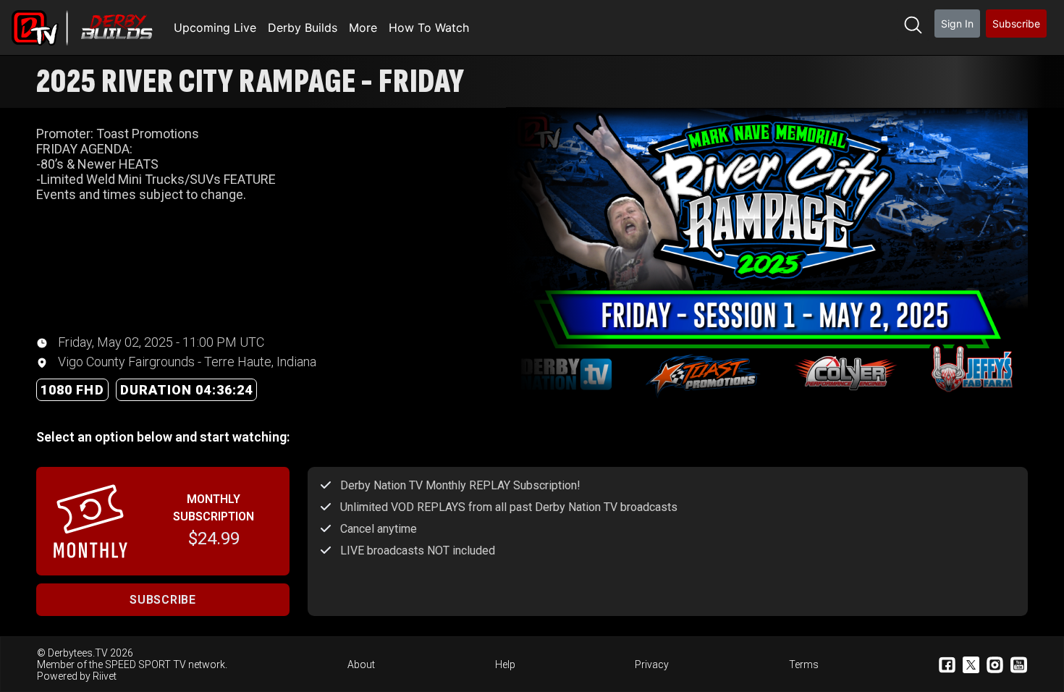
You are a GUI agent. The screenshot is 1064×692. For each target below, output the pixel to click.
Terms (804, 664)
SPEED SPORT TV (145, 664)
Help (505, 664)
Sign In (957, 23)
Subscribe (1016, 23)
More (363, 27)
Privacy (652, 664)
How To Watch (429, 27)
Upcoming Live (215, 27)
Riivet (105, 676)
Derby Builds (302, 27)
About (361, 664)
